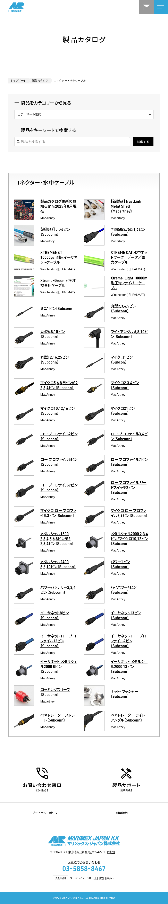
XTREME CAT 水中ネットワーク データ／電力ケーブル (129, 258)
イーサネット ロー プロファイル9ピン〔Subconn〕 (128, 641)
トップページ (18, 80)
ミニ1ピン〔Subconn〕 (57, 309)
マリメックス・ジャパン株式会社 (28, 7)
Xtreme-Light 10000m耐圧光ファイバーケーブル (129, 283)
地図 (111, 852)
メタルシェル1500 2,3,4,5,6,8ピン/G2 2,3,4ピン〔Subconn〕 (57, 539)
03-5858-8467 (84, 869)
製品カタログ (40, 80)
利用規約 (122, 813)
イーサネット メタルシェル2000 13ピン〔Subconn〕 (129, 667)
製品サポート (126, 785)
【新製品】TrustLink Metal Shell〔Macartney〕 (126, 207)
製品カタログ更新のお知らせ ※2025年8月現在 (58, 207)
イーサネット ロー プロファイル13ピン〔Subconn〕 (58, 641)
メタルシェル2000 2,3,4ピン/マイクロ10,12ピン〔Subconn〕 (129, 539)
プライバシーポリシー (46, 813)
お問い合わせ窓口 (42, 785)
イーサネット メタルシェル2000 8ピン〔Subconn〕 (58, 667)
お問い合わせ (146, 7)
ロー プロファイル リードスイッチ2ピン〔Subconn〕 (128, 488)
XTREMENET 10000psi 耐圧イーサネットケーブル (58, 258)
